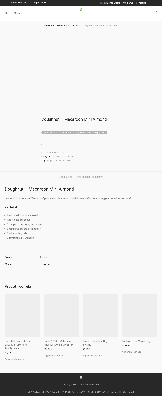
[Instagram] (156, 2)
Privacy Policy (69, 384)
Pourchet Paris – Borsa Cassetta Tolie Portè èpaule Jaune (18, 345)
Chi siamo (128, 3)
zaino (68, 160)
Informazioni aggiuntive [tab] (90, 176)
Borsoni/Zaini (73, 25)
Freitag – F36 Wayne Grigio (137, 341)
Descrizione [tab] (65, 176)
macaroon (60, 160)
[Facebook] (152, 2)
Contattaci (141, 3)
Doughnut (50, 160)
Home (47, 25)
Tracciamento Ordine (109, 3)
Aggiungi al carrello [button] (14, 359)
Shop (7, 13)
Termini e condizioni (89, 384)
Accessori (58, 25)
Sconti (17, 13)
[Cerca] (137, 13)
